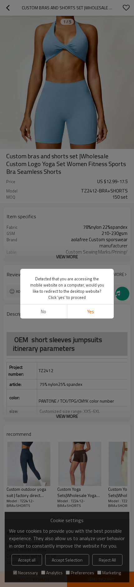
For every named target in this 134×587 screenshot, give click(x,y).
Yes (90, 311)
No (43, 311)
